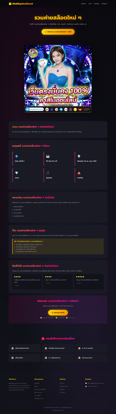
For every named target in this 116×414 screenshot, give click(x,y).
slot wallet (37, 396)
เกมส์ (89, 4)
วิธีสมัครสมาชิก (64, 386)
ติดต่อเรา (104, 4)
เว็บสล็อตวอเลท (38, 398)
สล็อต (36, 386)
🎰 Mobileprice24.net (21, 4)
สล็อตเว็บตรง (38, 392)
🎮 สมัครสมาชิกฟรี (58, 312)
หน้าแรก (83, 4)
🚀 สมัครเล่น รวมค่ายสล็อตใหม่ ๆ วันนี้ (58, 32)
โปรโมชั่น (96, 4)
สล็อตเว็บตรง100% (40, 389)
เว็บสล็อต (37, 383)
